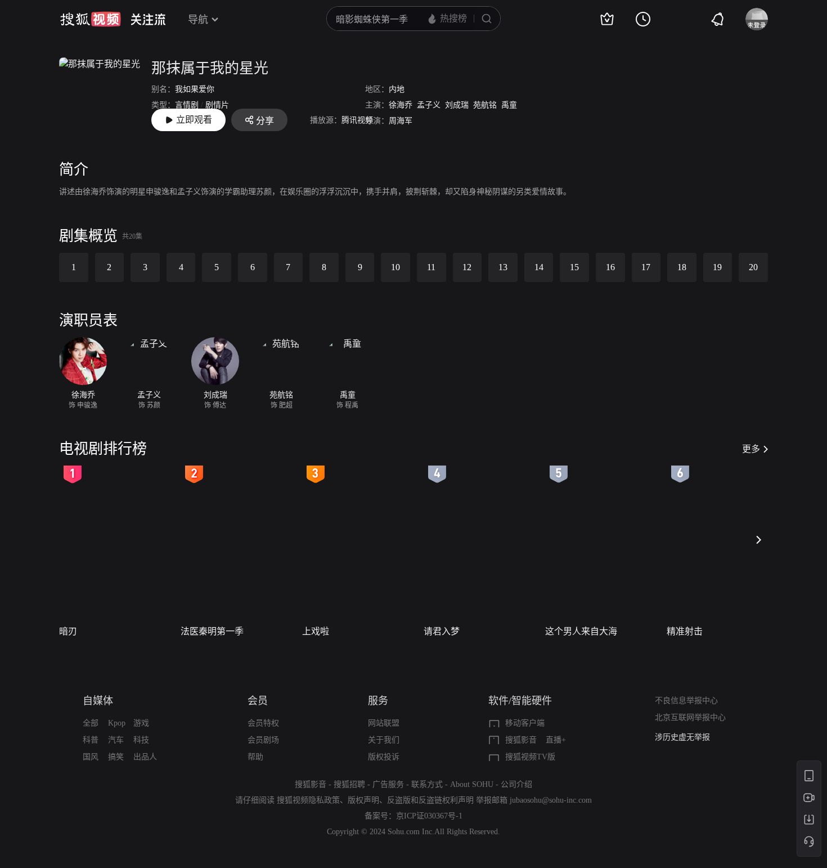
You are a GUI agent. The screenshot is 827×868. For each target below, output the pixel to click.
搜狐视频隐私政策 (308, 800)
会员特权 (263, 723)
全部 (90, 723)
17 (645, 267)
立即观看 (194, 119)
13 (502, 267)
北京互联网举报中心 (690, 717)
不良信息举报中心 (686, 700)
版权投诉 (383, 757)
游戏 (141, 723)
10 (395, 267)
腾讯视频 (357, 120)
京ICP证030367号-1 (429, 816)
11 (431, 267)
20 (753, 267)
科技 (141, 740)
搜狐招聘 (349, 784)
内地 (396, 89)
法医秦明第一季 (212, 631)
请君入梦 (442, 631)
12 (466, 267)
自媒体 (98, 700)
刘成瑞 (457, 105)
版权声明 (363, 800)
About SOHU (471, 784)
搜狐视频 (90, 19)
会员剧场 (263, 740)
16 (610, 267)
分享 (265, 121)
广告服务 (388, 784)
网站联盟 (383, 723)
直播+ (556, 740)
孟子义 (429, 105)
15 (574, 267)
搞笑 (116, 757)
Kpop (116, 723)
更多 (751, 449)
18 (681, 267)
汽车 (116, 740)
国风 (90, 757)
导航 (198, 20)
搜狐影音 (521, 740)
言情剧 (187, 105)
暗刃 (68, 631)
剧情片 (217, 105)
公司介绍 (516, 784)
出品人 (145, 757)
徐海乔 (400, 105)
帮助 (255, 757)
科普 (90, 740)
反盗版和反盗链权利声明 (430, 800)
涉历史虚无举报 (682, 737)
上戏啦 (315, 631)
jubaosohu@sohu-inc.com (551, 800)
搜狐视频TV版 (530, 757)
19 (717, 267)
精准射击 (685, 631)
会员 (258, 700)
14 (538, 267)
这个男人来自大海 (581, 631)
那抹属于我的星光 (209, 68)
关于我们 (383, 740)
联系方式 (427, 784)
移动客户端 (525, 723)
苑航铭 (485, 105)
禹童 (509, 105)
